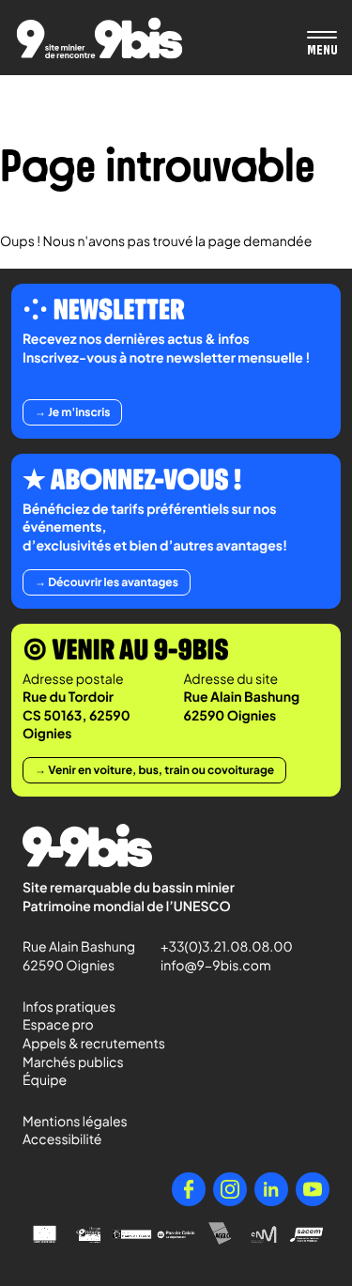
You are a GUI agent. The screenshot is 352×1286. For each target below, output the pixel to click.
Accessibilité (62, 1139)
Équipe (45, 1080)
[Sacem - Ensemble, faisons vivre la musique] (307, 1234)
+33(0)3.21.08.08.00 (218, 946)
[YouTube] (312, 1189)
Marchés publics (73, 1062)
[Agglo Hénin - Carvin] (220, 1234)
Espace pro (58, 1024)
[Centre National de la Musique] (264, 1234)
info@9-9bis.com (216, 965)
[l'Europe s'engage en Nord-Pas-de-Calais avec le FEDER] (89, 1234)
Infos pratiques (69, 1007)
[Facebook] (189, 1189)
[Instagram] (230, 1189)
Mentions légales (75, 1121)
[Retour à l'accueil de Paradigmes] (99, 38)
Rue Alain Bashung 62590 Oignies (80, 956)
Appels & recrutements (94, 1043)
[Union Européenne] (45, 1234)
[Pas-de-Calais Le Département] (176, 1234)
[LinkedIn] (271, 1189)
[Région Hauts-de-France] (132, 1234)
